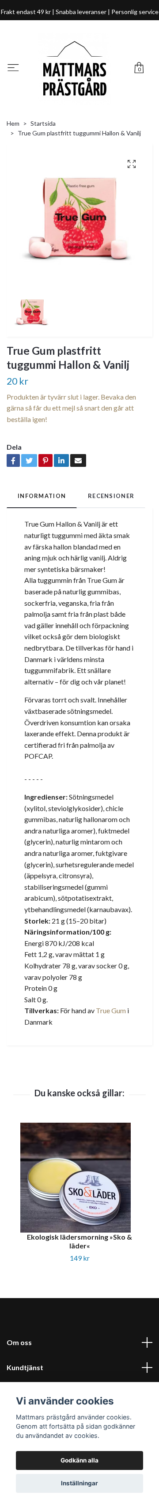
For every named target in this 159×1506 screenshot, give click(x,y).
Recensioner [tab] (111, 495)
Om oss (19, 1342)
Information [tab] (42, 495)
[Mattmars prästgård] (74, 68)
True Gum (111, 1010)
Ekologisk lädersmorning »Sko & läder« (79, 1241)
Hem (13, 123)
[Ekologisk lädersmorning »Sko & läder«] (79, 1178)
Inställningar (79, 1483)
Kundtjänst (25, 1367)
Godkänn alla (79, 1460)
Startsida (43, 123)
